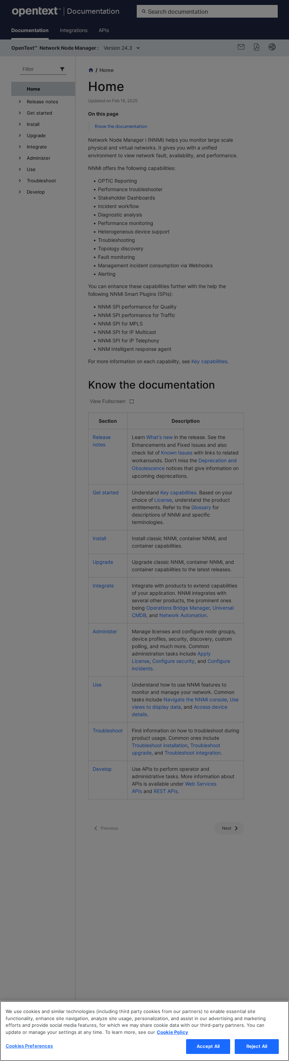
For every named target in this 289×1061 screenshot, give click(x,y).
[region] (144, 1031)
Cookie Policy (172, 1032)
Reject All (256, 1046)
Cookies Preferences (29, 1046)
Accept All (208, 1046)
